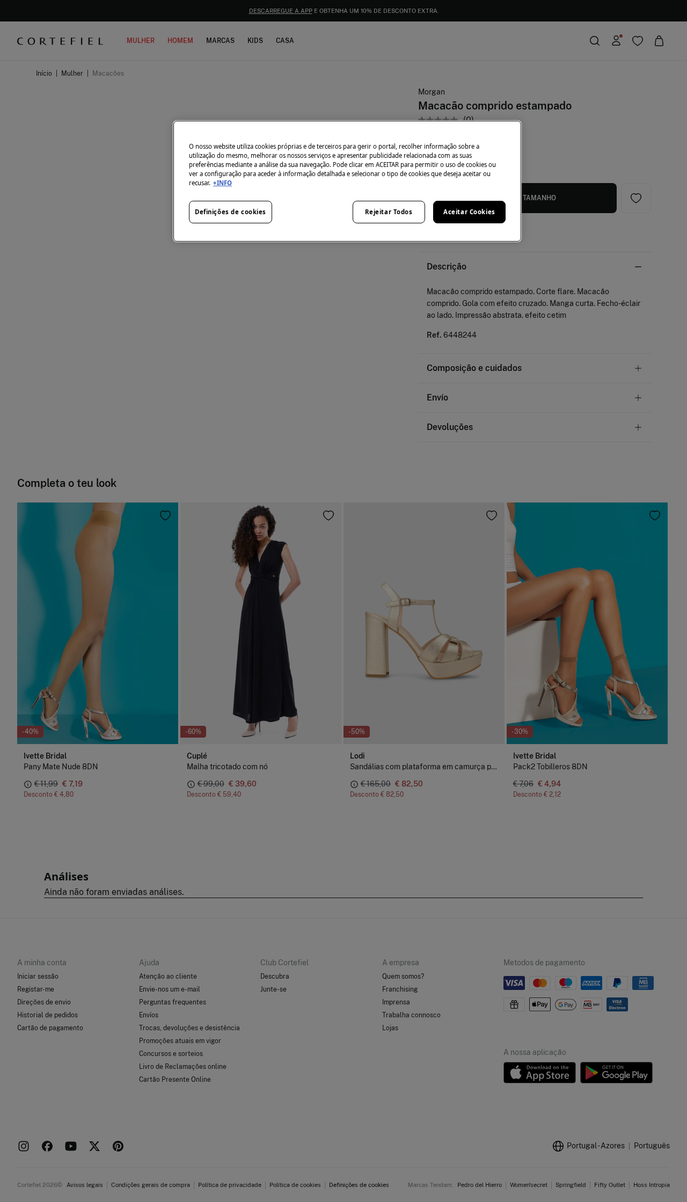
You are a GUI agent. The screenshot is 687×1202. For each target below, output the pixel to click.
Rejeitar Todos (389, 212)
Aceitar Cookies (469, 212)
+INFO (222, 183)
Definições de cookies (230, 212)
